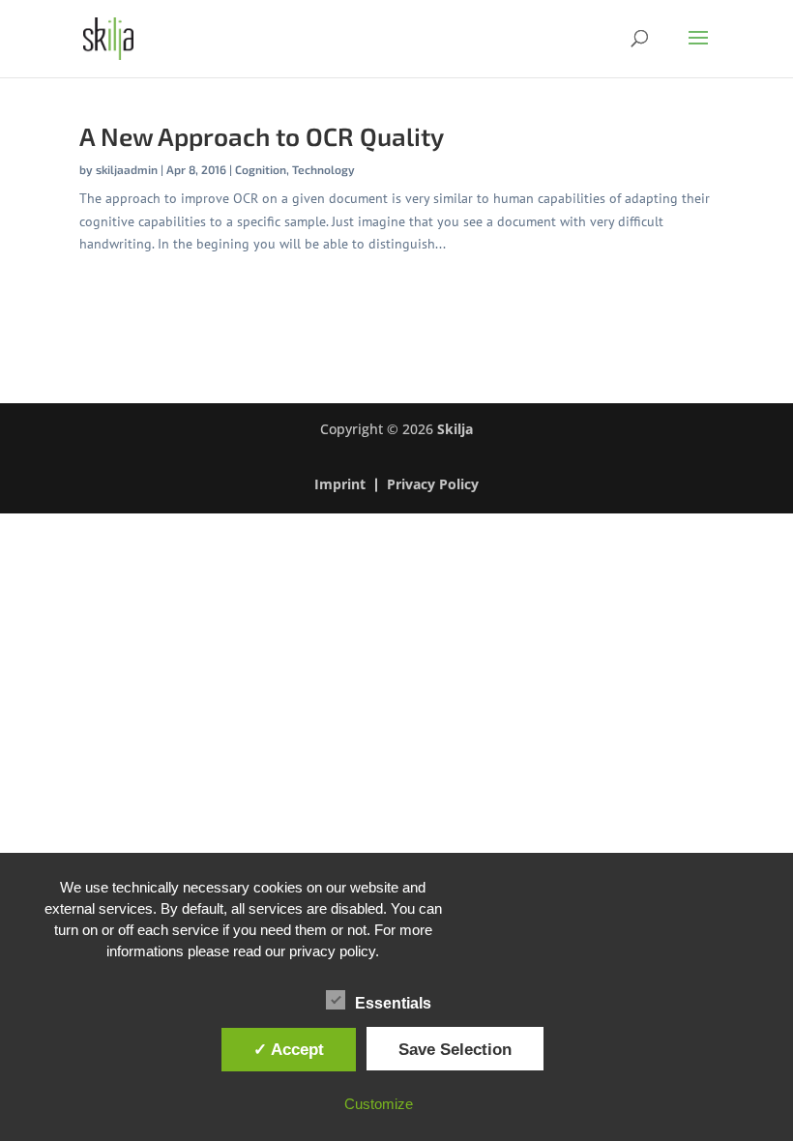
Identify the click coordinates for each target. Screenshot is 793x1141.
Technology (323, 169)
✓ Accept (288, 1049)
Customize (378, 1104)
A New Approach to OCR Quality (261, 136)
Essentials (393, 1003)
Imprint (340, 485)
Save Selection (455, 1049)
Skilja (455, 429)
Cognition (260, 169)
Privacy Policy (433, 485)
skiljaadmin (127, 169)
